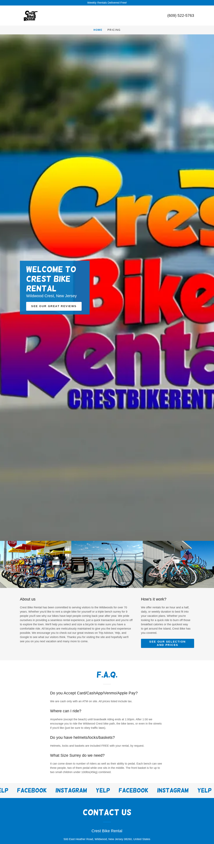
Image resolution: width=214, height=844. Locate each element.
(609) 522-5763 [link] (180, 15)
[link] (30, 15)
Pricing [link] (113, 30)
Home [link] (98, 30)
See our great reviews (54, 306)
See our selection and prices (167, 643)
